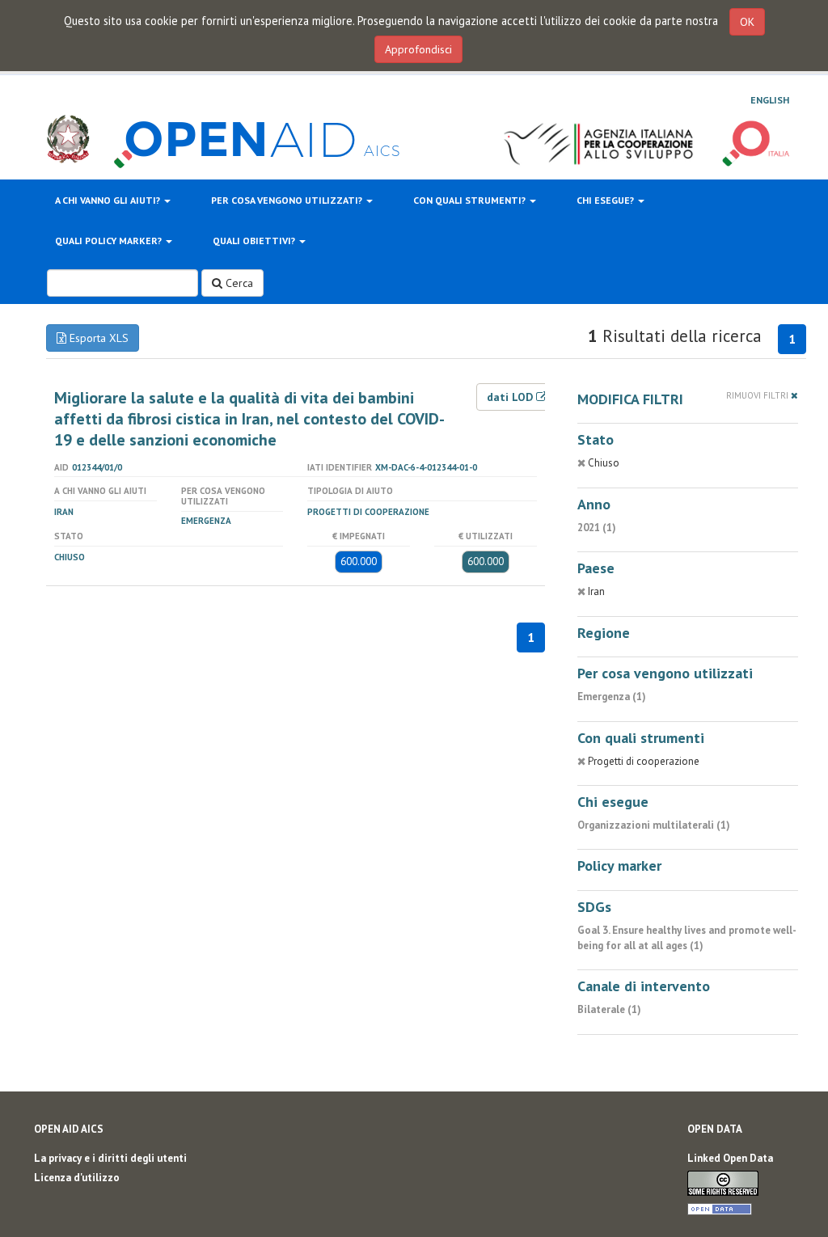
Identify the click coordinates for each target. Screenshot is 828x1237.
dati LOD (511, 397)
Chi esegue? (606, 200)
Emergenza (206, 520)
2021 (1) (596, 527)
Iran (64, 511)
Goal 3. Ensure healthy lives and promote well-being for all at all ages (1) (686, 937)
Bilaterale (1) (609, 1009)
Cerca (237, 283)
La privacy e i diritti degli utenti (110, 1158)
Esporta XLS (97, 338)
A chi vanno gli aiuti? (109, 200)
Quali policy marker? (109, 240)
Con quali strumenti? (470, 200)
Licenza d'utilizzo (77, 1177)
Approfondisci (418, 49)
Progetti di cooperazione (368, 511)
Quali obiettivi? (255, 240)
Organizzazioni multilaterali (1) (653, 825)
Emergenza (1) (611, 696)
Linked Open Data (730, 1158)
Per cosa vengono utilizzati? (288, 200)
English (769, 100)
